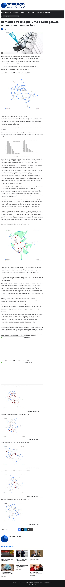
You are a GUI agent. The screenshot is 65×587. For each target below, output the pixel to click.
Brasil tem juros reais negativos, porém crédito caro (7, 574)
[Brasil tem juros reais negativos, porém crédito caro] (7, 567)
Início (2, 12)
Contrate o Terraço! (25, 12)
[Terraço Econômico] (13, 5)
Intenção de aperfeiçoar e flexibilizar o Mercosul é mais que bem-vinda (22, 559)
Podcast (42, 12)
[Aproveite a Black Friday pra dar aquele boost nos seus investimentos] (7, 553)
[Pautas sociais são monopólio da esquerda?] (36, 567)
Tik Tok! (48, 12)
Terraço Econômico (6, 29)
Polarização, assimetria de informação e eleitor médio (22, 566)
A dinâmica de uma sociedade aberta (34, 558)
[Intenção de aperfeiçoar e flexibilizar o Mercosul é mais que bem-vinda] (22, 553)
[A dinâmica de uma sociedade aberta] (36, 553)
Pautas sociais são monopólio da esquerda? (36, 573)
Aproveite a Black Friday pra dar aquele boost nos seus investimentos (7, 559)
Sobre (33, 12)
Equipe (37, 12)
